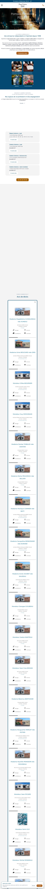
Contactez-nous (22, 53)
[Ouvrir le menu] (2, 5)
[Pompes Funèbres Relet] (22, 5)
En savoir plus (14, 139)
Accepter (39, 885)
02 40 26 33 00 (22, 180)
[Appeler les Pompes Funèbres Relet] (43, 5)
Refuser (33, 885)
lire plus (21, 103)
